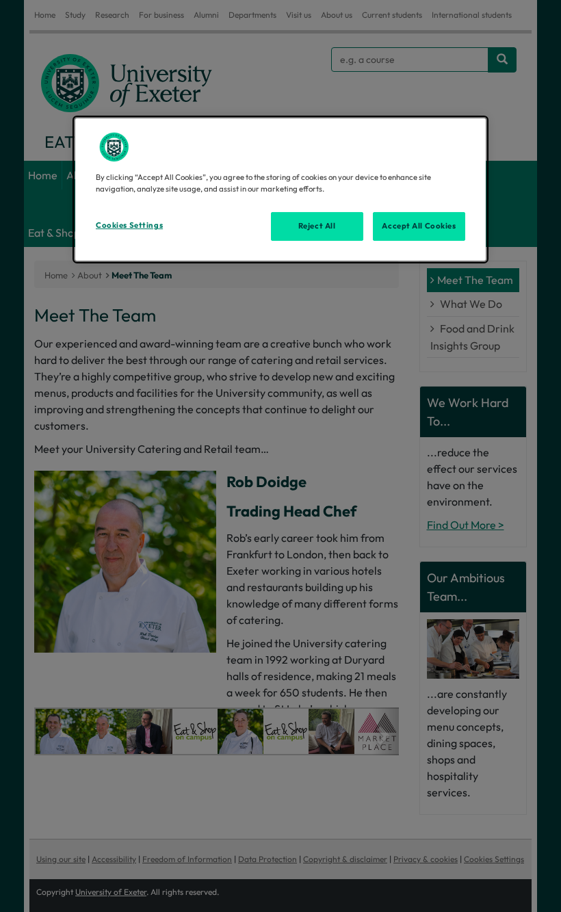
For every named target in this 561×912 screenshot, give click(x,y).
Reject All (317, 226)
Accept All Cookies (419, 226)
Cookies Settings (129, 225)
